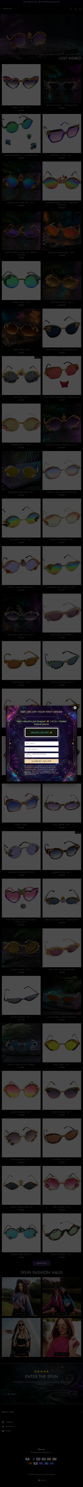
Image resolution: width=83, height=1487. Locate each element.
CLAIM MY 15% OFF (42, 761)
